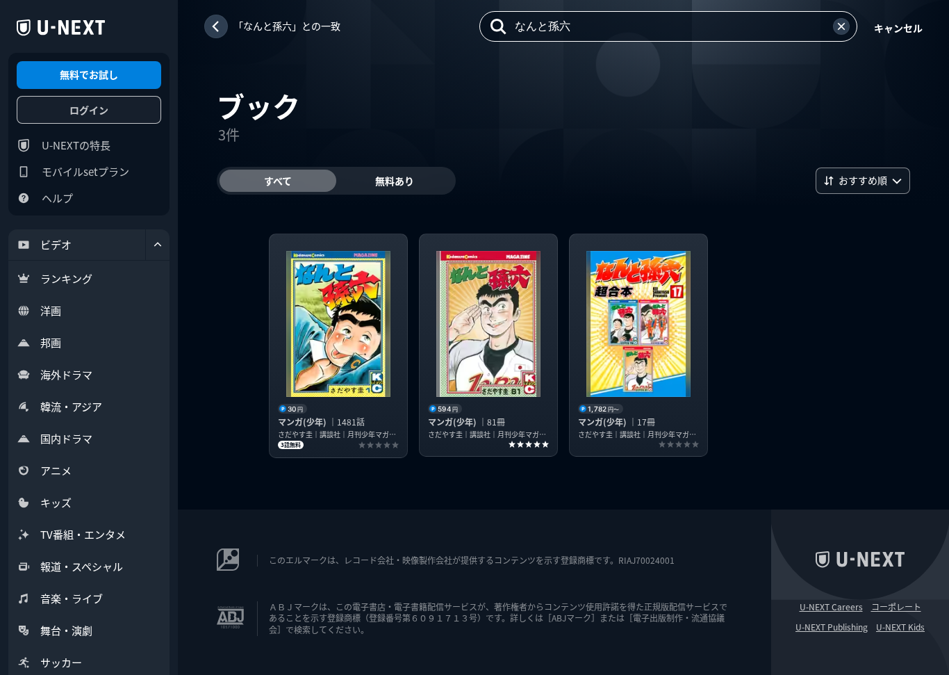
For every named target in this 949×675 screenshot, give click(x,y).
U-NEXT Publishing (831, 627)
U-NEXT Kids (900, 627)
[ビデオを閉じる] (158, 244)
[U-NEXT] (61, 27)
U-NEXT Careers (831, 606)
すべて (278, 181)
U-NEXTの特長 (76, 145)
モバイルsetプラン (85, 171)
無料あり (394, 181)
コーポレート (896, 606)
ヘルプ (57, 197)
